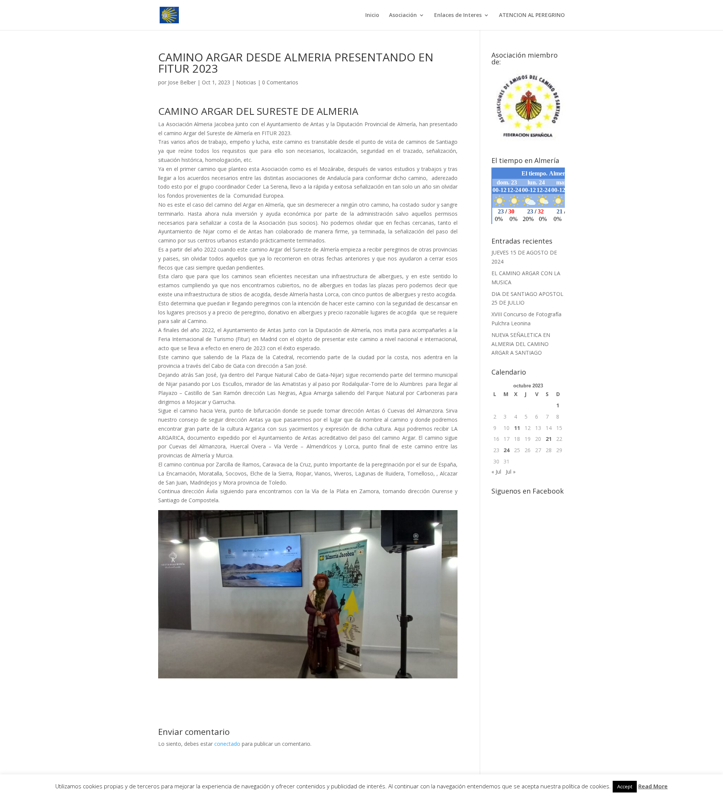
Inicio (372, 15)
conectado (227, 743)
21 (549, 438)
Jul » (511, 471)
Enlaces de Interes (458, 15)
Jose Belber (182, 82)
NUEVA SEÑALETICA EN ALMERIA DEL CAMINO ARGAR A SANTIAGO (520, 344)
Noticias (246, 82)
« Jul (496, 471)
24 (506, 450)
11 (517, 427)
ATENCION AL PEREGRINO (532, 15)
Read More (653, 786)
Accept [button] (624, 786)
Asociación (403, 15)
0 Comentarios (280, 82)
